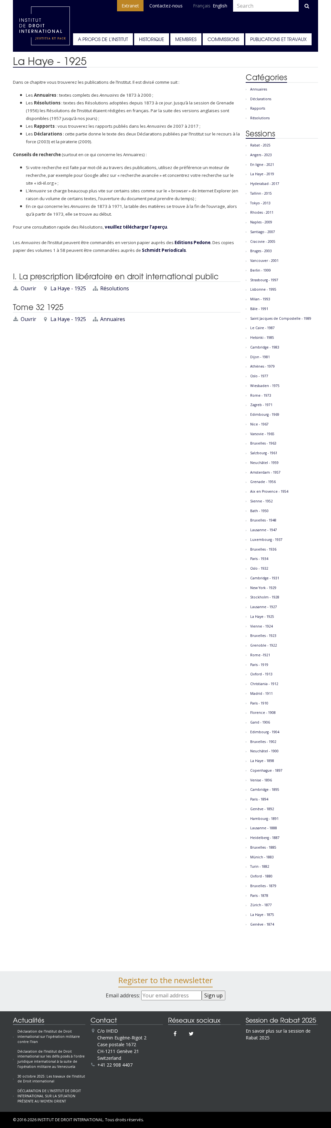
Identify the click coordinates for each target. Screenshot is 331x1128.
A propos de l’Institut (103, 39)
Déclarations (260, 99)
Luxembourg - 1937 (266, 539)
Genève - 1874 (262, 924)
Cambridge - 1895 (264, 789)
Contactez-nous (166, 6)
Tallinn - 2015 (261, 193)
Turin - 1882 (259, 866)
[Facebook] (175, 1033)
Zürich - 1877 (261, 905)
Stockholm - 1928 (264, 597)
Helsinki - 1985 (262, 337)
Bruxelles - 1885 (263, 847)
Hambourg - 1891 (264, 818)
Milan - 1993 (260, 299)
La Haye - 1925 (68, 288)
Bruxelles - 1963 (263, 443)
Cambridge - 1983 (264, 347)
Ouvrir (28, 288)
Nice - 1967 (259, 424)
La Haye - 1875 (262, 914)
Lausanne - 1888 (263, 828)
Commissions (223, 39)
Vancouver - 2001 (264, 260)
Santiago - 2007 (262, 232)
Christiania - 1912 (264, 684)
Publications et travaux (278, 39)
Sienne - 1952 (261, 501)
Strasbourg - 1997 (264, 280)
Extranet (130, 6)
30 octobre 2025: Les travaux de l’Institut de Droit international (51, 1079)
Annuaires (112, 319)
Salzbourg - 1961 (263, 453)
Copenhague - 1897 (266, 770)
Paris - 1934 (259, 558)
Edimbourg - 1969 (264, 414)
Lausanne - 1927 (263, 607)
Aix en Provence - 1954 (269, 491)
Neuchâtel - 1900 (264, 751)
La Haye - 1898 (262, 760)
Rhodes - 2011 (261, 212)
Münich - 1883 (262, 857)
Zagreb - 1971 (261, 405)
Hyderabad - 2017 (264, 183)
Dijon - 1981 (260, 357)
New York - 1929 (263, 587)
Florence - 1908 (263, 712)
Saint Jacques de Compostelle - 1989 (280, 318)
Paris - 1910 (259, 703)
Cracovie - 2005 (262, 241)
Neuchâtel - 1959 (264, 462)
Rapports (257, 108)
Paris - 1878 (259, 895)
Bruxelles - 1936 (263, 549)
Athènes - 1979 (262, 366)
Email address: (123, 995)
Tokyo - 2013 (260, 203)
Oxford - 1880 (261, 876)
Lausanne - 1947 (263, 530)
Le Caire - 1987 (262, 328)
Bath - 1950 (259, 511)
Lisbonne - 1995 (263, 289)
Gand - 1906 (260, 722)
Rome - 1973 (260, 395)
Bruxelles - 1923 (263, 635)
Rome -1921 (260, 655)
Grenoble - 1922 (263, 645)
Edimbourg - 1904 (264, 732)
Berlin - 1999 (260, 270)
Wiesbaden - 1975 (265, 385)
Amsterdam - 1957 (265, 472)
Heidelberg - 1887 (265, 837)
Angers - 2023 (261, 155)
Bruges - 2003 (261, 251)
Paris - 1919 (259, 664)
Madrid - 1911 (261, 693)
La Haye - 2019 (262, 174)
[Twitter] (191, 1033)
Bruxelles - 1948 (263, 520)
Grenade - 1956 (263, 481)
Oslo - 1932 (259, 568)
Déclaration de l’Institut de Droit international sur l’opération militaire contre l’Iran (48, 1036)
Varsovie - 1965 (262, 434)
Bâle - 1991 (259, 308)
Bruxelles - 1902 (263, 741)
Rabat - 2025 (260, 145)
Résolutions (114, 288)
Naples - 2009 (261, 222)
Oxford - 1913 (261, 674)
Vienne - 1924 (261, 626)
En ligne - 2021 (262, 164)
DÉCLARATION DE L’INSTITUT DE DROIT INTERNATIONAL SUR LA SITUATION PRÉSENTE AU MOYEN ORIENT (49, 1096)
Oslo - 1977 (259, 376)
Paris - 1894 (259, 799)
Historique (151, 39)
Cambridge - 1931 (264, 578)
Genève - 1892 (262, 809)
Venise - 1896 (261, 780)
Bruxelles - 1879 (263, 886)
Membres (186, 39)
